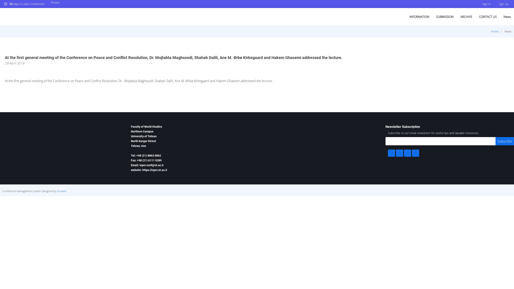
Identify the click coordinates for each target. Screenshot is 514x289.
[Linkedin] (399, 153)
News (507, 17)
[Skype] (415, 153)
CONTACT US (488, 17)
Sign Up (503, 4)
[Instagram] (407, 153)
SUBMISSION (445, 17)
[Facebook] (391, 153)
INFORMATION (419, 17)
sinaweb (61, 191)
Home (495, 31)
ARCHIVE (466, 17)
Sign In (486, 4)
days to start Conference (27, 4)
